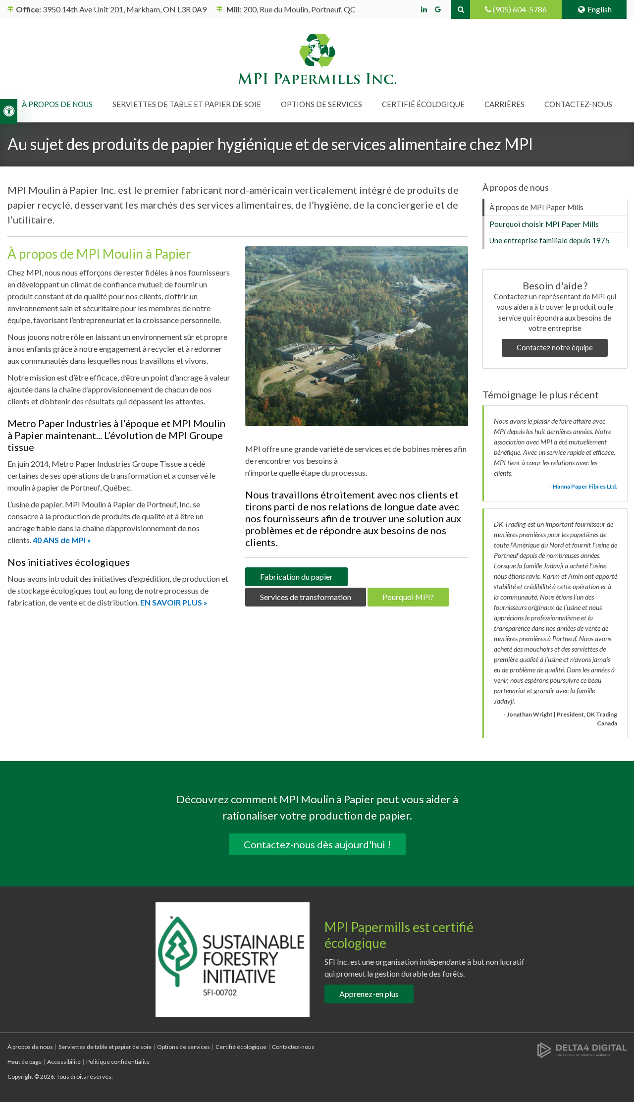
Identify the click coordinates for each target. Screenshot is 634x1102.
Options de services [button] (321, 104)
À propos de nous (30, 1046)
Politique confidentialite (118, 1061)
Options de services (183, 1046)
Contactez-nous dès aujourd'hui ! (317, 844)
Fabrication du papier (296, 576)
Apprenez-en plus (369, 993)
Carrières (504, 104)
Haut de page (24, 1061)
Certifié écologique (423, 104)
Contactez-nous (578, 104)
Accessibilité (64, 1061)
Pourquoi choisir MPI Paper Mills (544, 224)
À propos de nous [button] (57, 104)
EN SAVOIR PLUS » (174, 602)
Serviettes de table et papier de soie (105, 1046)
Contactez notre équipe (555, 347)
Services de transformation (305, 597)
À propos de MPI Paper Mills (536, 207)
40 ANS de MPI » (62, 540)
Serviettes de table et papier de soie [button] (186, 104)
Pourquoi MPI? (408, 597)
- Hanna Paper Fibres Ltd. (583, 486)
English (599, 9)
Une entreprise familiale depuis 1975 (549, 240)
